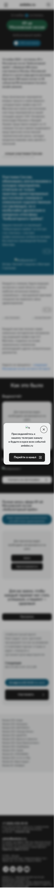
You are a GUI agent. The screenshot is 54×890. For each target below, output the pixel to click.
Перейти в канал (24, 457)
